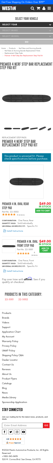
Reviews (6, 369)
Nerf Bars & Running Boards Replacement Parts (22, 51)
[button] (32, 8)
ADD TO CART (43, 210)
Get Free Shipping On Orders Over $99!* (23, 2)
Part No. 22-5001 (25, 249)
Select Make (10, 30)
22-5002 (23, 299)
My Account (8, 336)
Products (12, 48)
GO (46, 425)
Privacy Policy (9, 345)
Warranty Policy (10, 341)
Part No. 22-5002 (10, 212)
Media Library (9, 397)
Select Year (9, 24)
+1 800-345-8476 (10, 456)
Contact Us (8, 364)
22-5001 (9, 299)
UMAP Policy (8, 350)
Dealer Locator (10, 360)
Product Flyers (9, 378)
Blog (4, 388)
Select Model (10, 36)
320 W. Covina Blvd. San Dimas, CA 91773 (21, 459)
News (5, 392)
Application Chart (11, 331)
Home (3, 48)
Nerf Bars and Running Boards (30, 48)
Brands (5, 317)
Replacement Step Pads (14, 53)
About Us (6, 374)
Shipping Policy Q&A (13, 355)
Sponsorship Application (14, 402)
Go (26, 42)
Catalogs (7, 383)
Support (6, 327)
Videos (5, 322)
